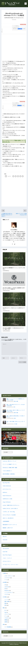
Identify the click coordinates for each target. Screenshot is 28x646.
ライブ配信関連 (8, 627)
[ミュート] (23, 444)
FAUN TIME (5, 551)
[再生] (3, 444)
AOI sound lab (6, 548)
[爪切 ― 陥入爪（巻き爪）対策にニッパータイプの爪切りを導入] (4, 411)
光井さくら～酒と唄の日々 (8, 518)
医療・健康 (16, 401)
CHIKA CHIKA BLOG (7, 486)
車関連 (6, 620)
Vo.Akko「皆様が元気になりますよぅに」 (11, 505)
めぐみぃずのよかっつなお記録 (9, 515)
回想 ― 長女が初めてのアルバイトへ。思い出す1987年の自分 (16, 405)
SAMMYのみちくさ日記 (7, 498)
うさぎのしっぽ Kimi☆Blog (9, 511)
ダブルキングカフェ (7, 561)
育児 (14, 406)
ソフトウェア (7, 577)
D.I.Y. (6, 610)
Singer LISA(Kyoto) (7, 502)
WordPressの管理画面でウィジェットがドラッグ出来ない (14, 268)
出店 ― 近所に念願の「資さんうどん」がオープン (16, 422)
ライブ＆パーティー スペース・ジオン (10, 564)
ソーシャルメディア (9, 592)
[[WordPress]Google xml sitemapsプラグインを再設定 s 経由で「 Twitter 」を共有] (6, 176)
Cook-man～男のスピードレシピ (9, 461)
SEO (15, 17)
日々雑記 (15, 423)
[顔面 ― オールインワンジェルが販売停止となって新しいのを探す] (4, 399)
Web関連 (4, 582)
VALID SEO (5, 539)
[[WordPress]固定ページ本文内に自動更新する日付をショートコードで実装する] (14, 279)
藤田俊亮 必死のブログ (8, 527)
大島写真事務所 (6, 521)
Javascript (7, 586)
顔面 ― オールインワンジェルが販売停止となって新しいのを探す (16, 399)
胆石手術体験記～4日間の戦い (9, 474)
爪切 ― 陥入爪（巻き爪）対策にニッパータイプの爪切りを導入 (16, 411)
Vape (6, 612)
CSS (5, 584)
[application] (14, 438)
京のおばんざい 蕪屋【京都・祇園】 (10, 467)
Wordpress (18, 17)
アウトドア (7, 614)
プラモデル (7, 618)
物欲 (5, 603)
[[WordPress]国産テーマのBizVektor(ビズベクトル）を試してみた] (14, 319)
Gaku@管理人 (14, 229)
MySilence (5, 492)
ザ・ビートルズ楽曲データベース (9, 464)
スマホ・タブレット (9, 575)
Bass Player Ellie (6, 482)
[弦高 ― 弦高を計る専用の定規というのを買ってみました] (4, 416)
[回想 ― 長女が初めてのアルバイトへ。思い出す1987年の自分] (4, 405)
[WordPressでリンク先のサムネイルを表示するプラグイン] (14, 299)
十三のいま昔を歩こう (7, 470)
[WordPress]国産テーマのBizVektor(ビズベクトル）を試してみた (13, 328)
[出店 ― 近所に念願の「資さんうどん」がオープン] (4, 422)
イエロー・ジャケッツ (7, 558)
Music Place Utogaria (7, 555)
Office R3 (5, 536)
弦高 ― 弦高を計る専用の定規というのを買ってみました (16, 416)
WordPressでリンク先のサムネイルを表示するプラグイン (14, 308)
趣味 (4, 607)
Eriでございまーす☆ (7, 489)
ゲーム (6, 616)
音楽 (15, 418)
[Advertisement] (14, 48)
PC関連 (4, 573)
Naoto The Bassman (7, 495)
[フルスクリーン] (25, 444)
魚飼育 (6, 621)
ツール (6, 579)
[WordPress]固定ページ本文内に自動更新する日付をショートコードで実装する (14, 288)
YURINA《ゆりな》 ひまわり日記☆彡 (10, 508)
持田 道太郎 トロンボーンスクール (10, 524)
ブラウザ (6, 594)
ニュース (6, 599)
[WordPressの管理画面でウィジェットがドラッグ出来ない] (14, 259)
